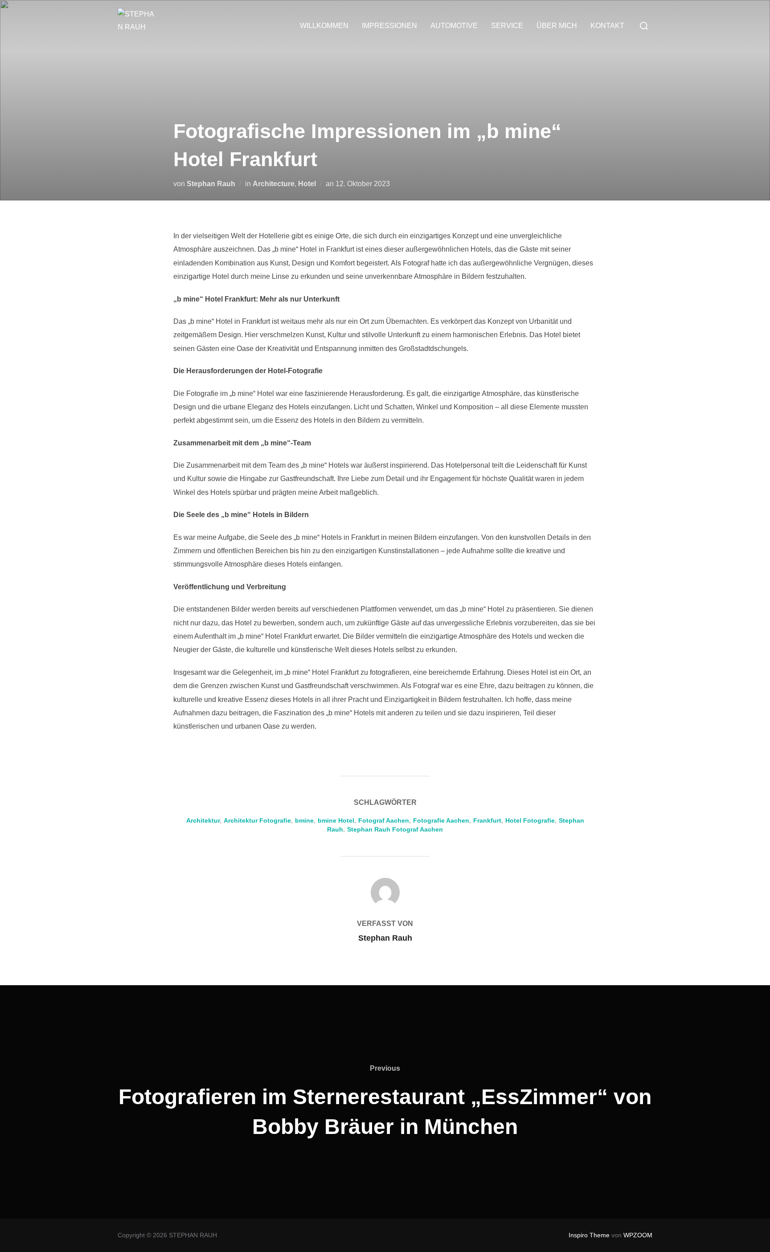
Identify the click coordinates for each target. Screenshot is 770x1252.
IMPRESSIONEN (389, 25)
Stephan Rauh (211, 184)
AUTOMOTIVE (454, 25)
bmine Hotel (336, 820)
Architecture (274, 184)
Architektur (203, 820)
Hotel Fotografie (530, 820)
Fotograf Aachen (383, 820)
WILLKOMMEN (324, 25)
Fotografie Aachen (441, 820)
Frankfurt (487, 820)
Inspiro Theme (589, 1235)
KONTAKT (607, 25)
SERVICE (507, 25)
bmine (304, 820)
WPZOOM (637, 1235)
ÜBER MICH (557, 25)
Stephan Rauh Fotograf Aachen (395, 829)
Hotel (307, 184)
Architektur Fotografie (257, 820)
